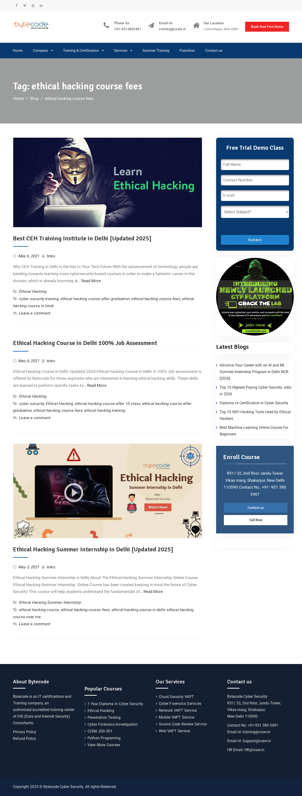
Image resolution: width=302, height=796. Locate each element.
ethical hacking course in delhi (138, 609)
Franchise (187, 50)
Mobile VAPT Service (176, 717)
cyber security (31, 403)
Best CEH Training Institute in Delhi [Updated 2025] (82, 238)
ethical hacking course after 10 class (107, 403)
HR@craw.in (254, 750)
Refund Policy (24, 738)
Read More (91, 280)
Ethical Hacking (32, 291)
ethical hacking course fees (155, 298)
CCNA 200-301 (100, 731)
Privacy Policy (24, 732)
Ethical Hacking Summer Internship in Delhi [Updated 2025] (93, 549)
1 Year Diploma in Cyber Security (115, 704)
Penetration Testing (104, 717)
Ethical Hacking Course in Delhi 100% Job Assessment (85, 343)
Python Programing (104, 738)
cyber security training (39, 298)
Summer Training (156, 50)
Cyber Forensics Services (180, 703)
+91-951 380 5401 (263, 725)
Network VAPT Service (178, 710)
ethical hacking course (39, 609)
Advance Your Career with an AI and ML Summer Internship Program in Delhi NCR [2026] (254, 372)
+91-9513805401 (127, 29)
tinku (51, 256)
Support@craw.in (257, 741)
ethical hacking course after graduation (95, 298)
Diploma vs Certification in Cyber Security (254, 403)
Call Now (255, 520)
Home (18, 50)
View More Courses (104, 745)
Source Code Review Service (183, 724)
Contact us (213, 50)
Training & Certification (81, 50)
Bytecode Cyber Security (247, 696)
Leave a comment (34, 313)
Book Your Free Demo (267, 27)
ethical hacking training (104, 410)
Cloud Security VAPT (176, 696)
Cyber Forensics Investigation (113, 724)
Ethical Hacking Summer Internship (50, 602)
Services (120, 50)
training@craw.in (172, 29)
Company (40, 50)
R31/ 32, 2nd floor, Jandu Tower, (254, 703)
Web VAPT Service (174, 731)
